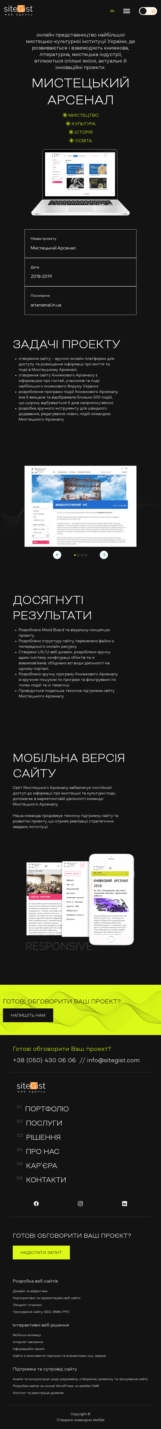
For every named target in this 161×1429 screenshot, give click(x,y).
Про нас (42, 1151)
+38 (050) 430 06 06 (44, 1060)
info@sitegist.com (113, 1060)
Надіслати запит (41, 1252)
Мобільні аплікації (27, 1335)
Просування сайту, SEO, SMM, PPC (41, 1311)
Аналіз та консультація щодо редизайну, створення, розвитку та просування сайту (80, 1378)
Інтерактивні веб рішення (41, 1325)
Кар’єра (41, 1165)
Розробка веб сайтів (35, 1281)
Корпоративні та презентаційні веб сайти (46, 1297)
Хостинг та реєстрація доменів (38, 1392)
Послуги (44, 1123)
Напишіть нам (28, 1015)
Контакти (46, 1179)
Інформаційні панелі (28, 1348)
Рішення (43, 1137)
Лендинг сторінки (27, 1304)
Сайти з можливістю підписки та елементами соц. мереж (59, 1355)
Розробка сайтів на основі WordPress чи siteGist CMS (56, 1385)
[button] (75, 555)
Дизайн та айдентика (30, 1291)
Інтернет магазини (28, 1341)
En (112, 11)
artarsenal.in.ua (46, 305)
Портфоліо (47, 1108)
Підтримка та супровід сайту (45, 1369)
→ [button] (103, 555)
